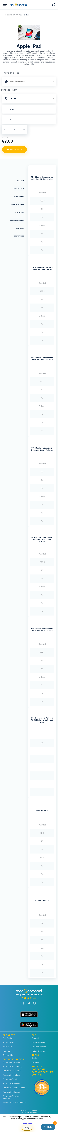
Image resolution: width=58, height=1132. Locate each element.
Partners (35, 1062)
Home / (8, 15)
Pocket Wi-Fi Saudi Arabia (14, 1088)
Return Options (38, 1051)
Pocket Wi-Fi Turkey (11, 1092)
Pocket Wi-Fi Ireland (11, 1075)
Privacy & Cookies (29, 1110)
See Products (8, 1038)
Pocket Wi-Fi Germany (12, 1066)
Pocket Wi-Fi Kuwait (11, 1083)
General (35, 1038)
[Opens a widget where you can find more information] (47, 1127)
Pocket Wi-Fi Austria (11, 1062)
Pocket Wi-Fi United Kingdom (11, 1097)
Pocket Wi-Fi (8, 1042)
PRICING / (15, 15)
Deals (34, 1058)
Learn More (27, 1124)
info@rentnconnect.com (29, 995)
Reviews (6, 1051)
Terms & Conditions (29, 1112)
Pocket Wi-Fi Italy (10, 1079)
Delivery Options (39, 1047)
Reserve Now (8, 1055)
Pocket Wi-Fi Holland (12, 1071)
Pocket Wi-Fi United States (14, 1102)
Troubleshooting (38, 1042)
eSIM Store (7, 1047)
